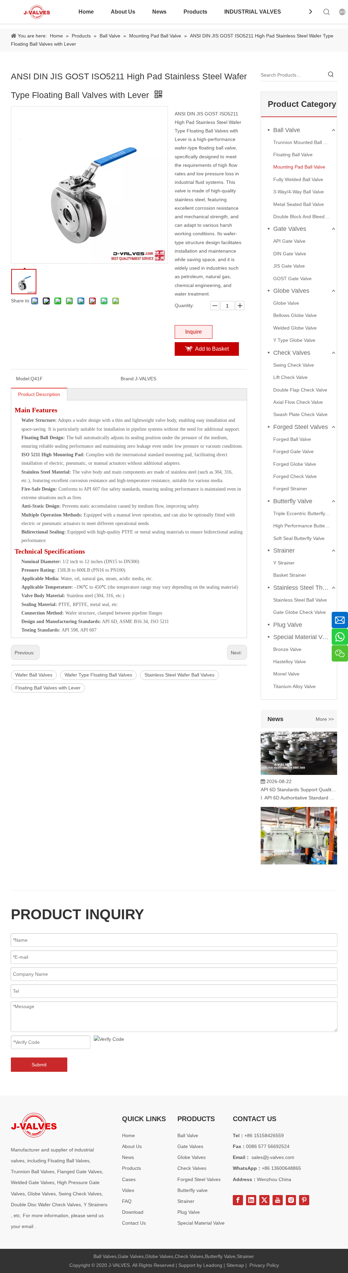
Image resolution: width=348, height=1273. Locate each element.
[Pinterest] (304, 1200)
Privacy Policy (264, 1265)
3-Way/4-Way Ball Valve (298, 191)
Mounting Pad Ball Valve (299, 167)
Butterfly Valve (292, 501)
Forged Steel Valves (300, 427)
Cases (129, 1179)
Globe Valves (291, 290)
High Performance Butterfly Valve (305, 525)
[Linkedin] (251, 1200)
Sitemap (235, 1265)
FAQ (127, 1201)
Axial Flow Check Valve (298, 402)
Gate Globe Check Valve (299, 612)
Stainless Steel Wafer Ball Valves (179, 675)
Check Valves (291, 352)
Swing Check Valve (293, 365)
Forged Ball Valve (292, 439)
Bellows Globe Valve (295, 315)
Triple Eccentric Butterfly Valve (305, 513)
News (159, 12)
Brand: (128, 378)
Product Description (39, 394)
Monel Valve (286, 674)
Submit (39, 1064)
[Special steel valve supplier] (34, 1125)
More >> (325, 719)
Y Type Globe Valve (294, 340)
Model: (23, 378)
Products (195, 12)
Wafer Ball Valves (33, 675)
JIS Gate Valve (289, 266)
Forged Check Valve (295, 476)
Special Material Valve (303, 637)
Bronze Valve (287, 649)
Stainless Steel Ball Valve (300, 600)
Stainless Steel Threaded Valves (305, 587)
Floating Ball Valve (293, 154)
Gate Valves (289, 228)
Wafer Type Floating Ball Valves (98, 675)
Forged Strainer (290, 488)
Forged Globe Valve (294, 464)
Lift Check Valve (290, 377)
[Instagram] (291, 1200)
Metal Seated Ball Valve (298, 204)
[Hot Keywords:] (331, 75)
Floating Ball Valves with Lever (48, 687)
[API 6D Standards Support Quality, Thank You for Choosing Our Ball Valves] (299, 768)
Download (132, 1212)
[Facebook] (238, 1200)
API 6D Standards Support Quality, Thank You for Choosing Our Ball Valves (299, 784)
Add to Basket (212, 349)
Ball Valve (286, 130)
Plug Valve (287, 624)
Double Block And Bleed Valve (305, 216)
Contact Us (134, 1223)
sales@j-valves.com (272, 1157)
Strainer (284, 550)
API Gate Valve (289, 241)
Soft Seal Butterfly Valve (299, 538)
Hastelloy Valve (289, 661)
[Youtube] (278, 1200)
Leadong (212, 1265)
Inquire (193, 332)
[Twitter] (264, 1200)
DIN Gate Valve (289, 253)
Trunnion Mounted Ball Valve (304, 142)
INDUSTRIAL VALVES (252, 12)
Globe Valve (286, 303)
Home (86, 12)
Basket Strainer (289, 575)
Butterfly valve (192, 1190)
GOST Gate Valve (292, 278)
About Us (123, 12)
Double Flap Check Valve (300, 390)
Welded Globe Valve (295, 328)
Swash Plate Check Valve (300, 414)
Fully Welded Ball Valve (298, 179)
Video (128, 1190)
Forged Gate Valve (293, 451)
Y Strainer (284, 563)
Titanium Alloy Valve (294, 686)
